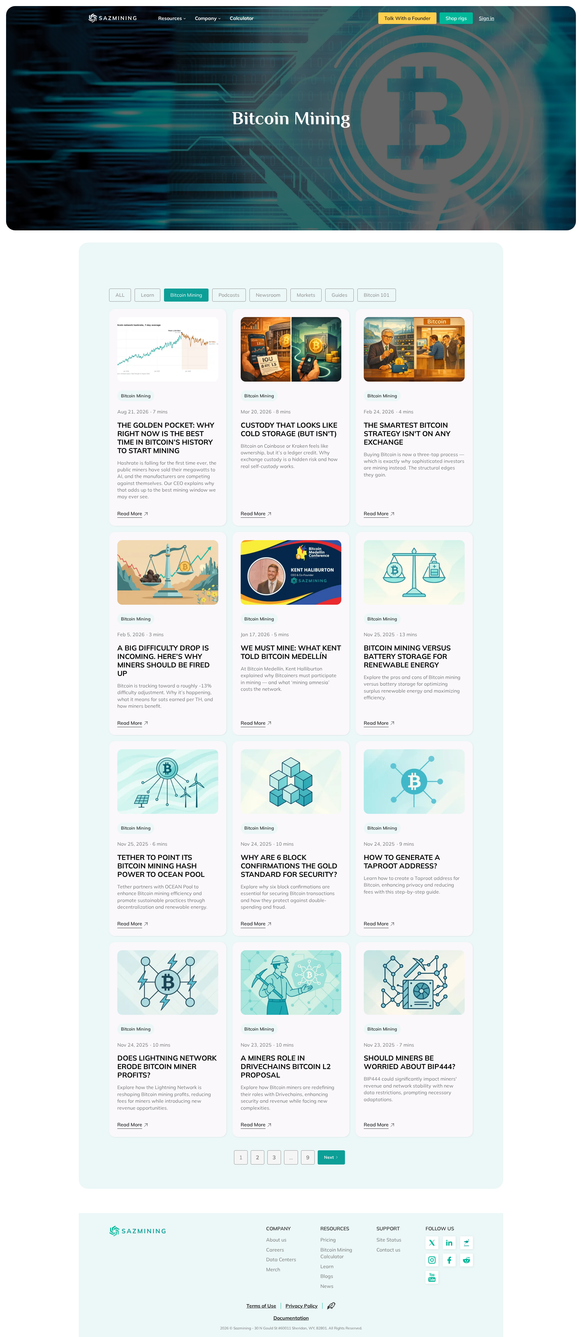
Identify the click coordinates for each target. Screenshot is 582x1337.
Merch (273, 1269)
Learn (326, 1266)
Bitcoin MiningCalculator (336, 1253)
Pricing (328, 1240)
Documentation (291, 1318)
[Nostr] (466, 1242)
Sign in (486, 18)
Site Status (388, 1240)
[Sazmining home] (112, 18)
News (326, 1286)
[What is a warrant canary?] (331, 1306)
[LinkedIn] (449, 1242)
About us (276, 1240)
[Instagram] (432, 1260)
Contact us (388, 1250)
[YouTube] (432, 1277)
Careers (275, 1250)
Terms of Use (261, 1306)
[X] (432, 1242)
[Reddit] (466, 1260)
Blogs (326, 1276)
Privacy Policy (302, 1306)
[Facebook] (449, 1260)
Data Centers (281, 1259)
